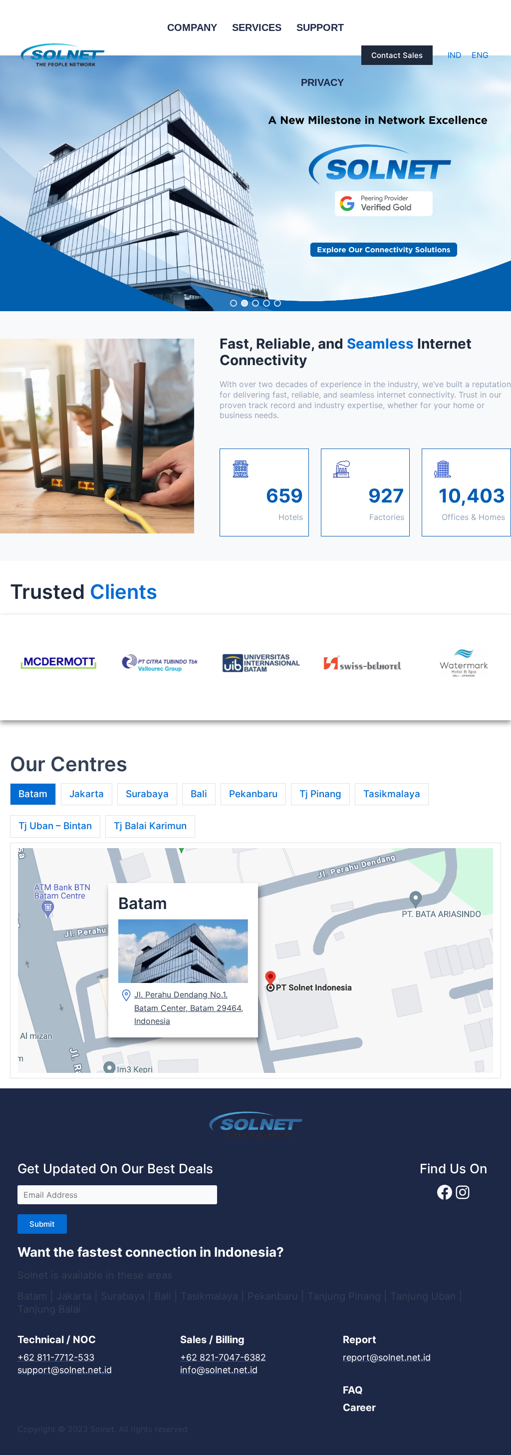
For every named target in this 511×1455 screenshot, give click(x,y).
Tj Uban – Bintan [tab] (55, 826)
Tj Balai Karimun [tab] (150, 826)
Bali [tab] (199, 794)
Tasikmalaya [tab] (391, 794)
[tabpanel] (255, 960)
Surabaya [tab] (147, 794)
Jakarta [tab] (86, 794)
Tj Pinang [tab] (320, 794)
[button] (397, 55)
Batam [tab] (32, 794)
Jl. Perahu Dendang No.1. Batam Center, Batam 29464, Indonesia (188, 1007)
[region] (255, 183)
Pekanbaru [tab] (253, 794)
